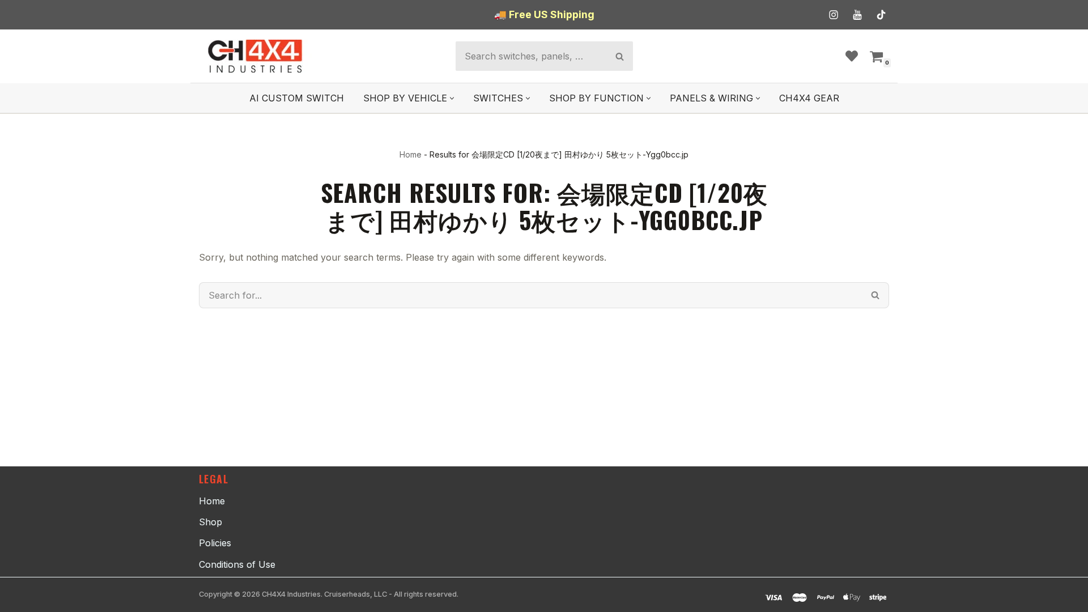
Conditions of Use (237, 564)
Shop (210, 522)
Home (411, 154)
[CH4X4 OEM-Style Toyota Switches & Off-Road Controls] (255, 56)
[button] (452, 98)
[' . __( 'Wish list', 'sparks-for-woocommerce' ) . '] (851, 56)
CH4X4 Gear (809, 98)
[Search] (619, 56)
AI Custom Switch (296, 98)
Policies (215, 543)
